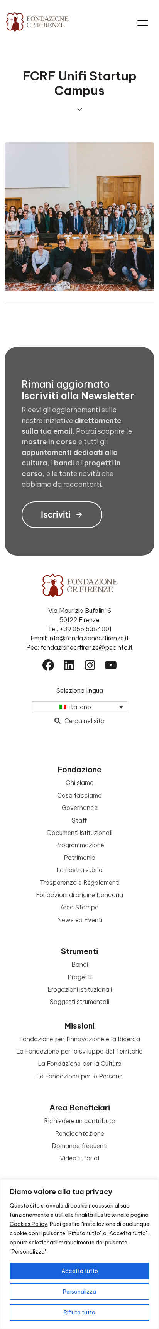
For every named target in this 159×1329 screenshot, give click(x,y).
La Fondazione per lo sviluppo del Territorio (79, 1051)
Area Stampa (79, 907)
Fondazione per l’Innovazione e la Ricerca (79, 1039)
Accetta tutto (79, 1271)
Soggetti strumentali (79, 1001)
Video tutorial (79, 1158)
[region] (79, 1254)
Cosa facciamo (79, 795)
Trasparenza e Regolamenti (80, 882)
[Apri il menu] (142, 21)
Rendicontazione (79, 1133)
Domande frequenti (79, 1146)
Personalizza (79, 1291)
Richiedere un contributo (79, 1121)
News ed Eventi (79, 920)
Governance (80, 807)
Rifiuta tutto (79, 1312)
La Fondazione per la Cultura (80, 1063)
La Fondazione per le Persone (79, 1076)
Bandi (79, 964)
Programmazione (79, 845)
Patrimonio (79, 857)
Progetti (79, 977)
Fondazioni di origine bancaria (79, 895)
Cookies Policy (28, 1224)
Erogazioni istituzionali (79, 989)
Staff (79, 820)
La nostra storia (79, 870)
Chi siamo (80, 782)
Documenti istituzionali (79, 832)
